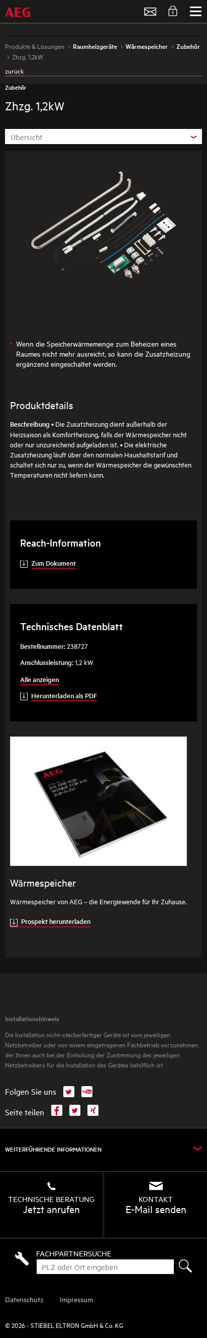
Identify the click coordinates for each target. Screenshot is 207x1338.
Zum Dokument (53, 563)
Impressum (76, 1299)
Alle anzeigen (39, 679)
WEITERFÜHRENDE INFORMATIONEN (53, 1150)
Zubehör (15, 87)
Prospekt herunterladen (55, 921)
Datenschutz (24, 1299)
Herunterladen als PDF (64, 695)
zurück (14, 70)
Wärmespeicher (43, 882)
